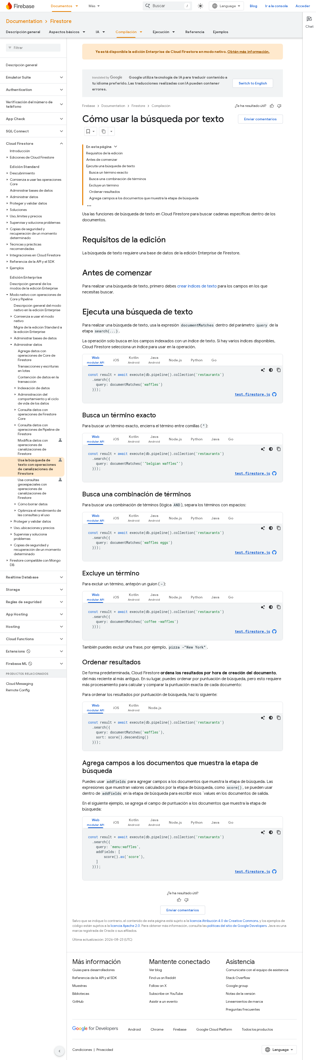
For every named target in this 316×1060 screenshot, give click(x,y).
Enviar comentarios (260, 119)
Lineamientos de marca (244, 1001)
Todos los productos (257, 1029)
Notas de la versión (240, 993)
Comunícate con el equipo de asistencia (257, 970)
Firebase (88, 106)
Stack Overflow (238, 978)
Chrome (157, 1029)
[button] (29, 77)
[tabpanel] (182, 384)
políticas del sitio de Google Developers (237, 926)
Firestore (61, 21)
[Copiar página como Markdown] (103, 131)
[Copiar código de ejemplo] (279, 370)
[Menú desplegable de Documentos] (78, 6)
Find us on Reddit (162, 978)
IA (97, 32)
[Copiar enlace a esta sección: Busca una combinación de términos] (196, 495)
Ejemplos (220, 32)
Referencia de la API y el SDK (94, 978)
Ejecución (161, 32)
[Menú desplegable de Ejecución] (175, 32)
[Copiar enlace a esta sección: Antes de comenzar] (157, 273)
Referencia (194, 32)
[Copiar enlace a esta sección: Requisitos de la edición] (171, 240)
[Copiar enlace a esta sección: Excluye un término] (144, 574)
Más (92, 6)
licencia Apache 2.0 (125, 926)
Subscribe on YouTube (166, 993)
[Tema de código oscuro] (271, 370)
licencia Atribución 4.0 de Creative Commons (224, 921)
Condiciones (82, 1050)
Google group (237, 985)
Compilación (126, 32)
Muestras (79, 985)
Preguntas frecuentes (243, 1009)
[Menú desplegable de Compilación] (142, 32)
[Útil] (272, 106)
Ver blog (155, 970)
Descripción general (23, 32)
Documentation (24, 21)
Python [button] (196, 360)
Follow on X (158, 985)
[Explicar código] (263, 370)
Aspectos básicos (64, 32)
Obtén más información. (248, 51)
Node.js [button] (175, 360)
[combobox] (167, 5)
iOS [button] (116, 360)
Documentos (61, 6)
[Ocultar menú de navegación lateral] (59, 1051)
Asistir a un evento (163, 1001)
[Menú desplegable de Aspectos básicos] (85, 32)
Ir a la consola (276, 6)
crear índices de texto (197, 286)
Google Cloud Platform (214, 1029)
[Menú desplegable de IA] (105, 32)
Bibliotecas (80, 993)
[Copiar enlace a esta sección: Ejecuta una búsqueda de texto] (198, 312)
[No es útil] (279, 106)
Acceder (303, 6)
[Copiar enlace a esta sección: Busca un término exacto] (161, 416)
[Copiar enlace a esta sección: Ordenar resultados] (146, 663)
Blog (253, 6)
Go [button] (214, 360)
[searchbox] (33, 48)
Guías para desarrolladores (93, 970)
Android (134, 1029)
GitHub (77, 1001)
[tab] (95, 360)
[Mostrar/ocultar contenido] (115, 146)
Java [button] (215, 439)
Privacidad (105, 1050)
